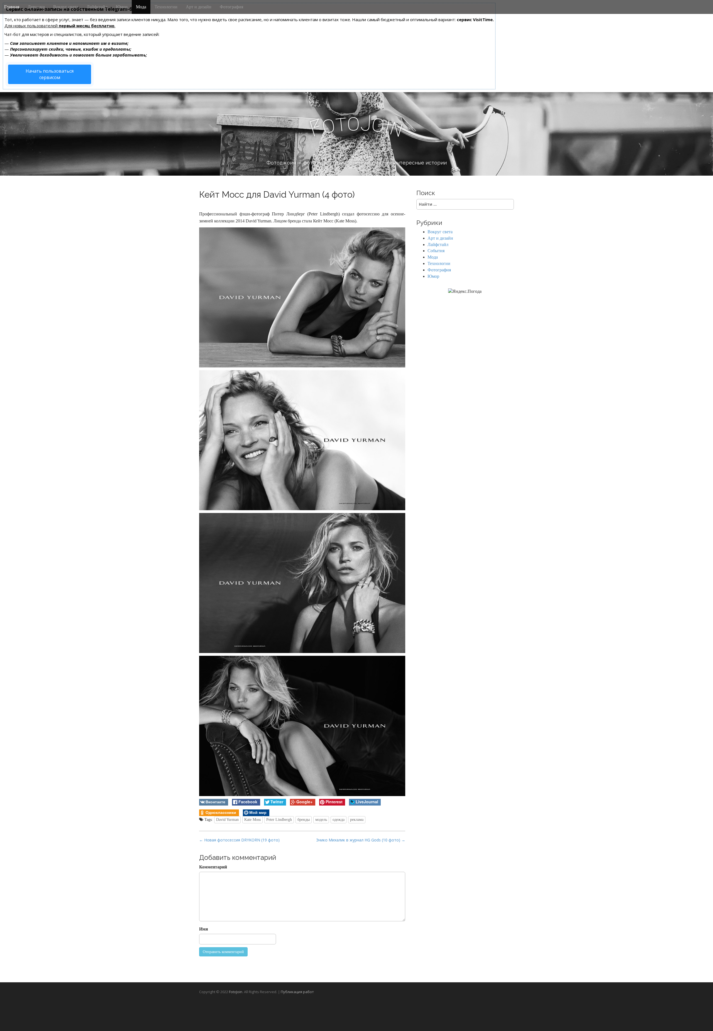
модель (321, 820)
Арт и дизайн (198, 6)
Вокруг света (65, 6)
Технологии (166, 6)
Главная (11, 6)
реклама (356, 820)
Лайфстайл (97, 6)
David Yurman (227, 820)
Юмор (122, 6)
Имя (203, 929)
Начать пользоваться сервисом (50, 74)
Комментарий (213, 867)
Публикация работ (297, 991)
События (436, 250)
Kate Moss (252, 820)
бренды (303, 820)
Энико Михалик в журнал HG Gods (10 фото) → (360, 840)
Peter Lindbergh (279, 820)
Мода (141, 6)
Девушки (36, 6)
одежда (339, 820)
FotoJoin (235, 991)
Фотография (231, 6)
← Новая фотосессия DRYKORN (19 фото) (239, 840)
